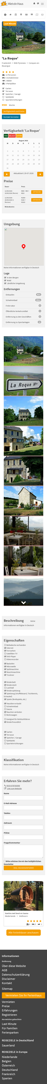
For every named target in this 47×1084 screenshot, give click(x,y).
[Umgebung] (21, 14)
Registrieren (9, 1015)
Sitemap (7, 989)
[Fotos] (26, 14)
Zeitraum (8, 823)
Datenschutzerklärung (16, 974)
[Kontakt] (42, 14)
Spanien (7, 1078)
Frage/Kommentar (12, 842)
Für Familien (9, 1028)
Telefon (7, 813)
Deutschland (10, 1070)
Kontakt (7, 983)
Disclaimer (8, 979)
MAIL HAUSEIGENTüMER (24, 868)
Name (6, 793)
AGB (4, 970)
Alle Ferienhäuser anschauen (24, 932)
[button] (34, 3)
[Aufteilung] (37, 14)
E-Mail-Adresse (10, 803)
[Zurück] (5, 14)
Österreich (8, 1065)
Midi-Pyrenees (20, 63)
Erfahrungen (9, 1010)
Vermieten (8, 1002)
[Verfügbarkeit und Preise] (15, 14)
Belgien (6, 1061)
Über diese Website (14, 966)
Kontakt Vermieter (11, 117)
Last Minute (9, 1024)
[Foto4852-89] (23, 37)
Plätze (6, 833)
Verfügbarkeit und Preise (14, 111)
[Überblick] (10, 14)
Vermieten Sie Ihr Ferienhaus (23, 995)
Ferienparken (10, 1032)
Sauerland (8, 1045)
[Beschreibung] (31, 14)
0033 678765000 (13, 785)
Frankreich (6, 63)
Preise (6, 1006)
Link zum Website (14, 788)
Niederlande (9, 1057)
